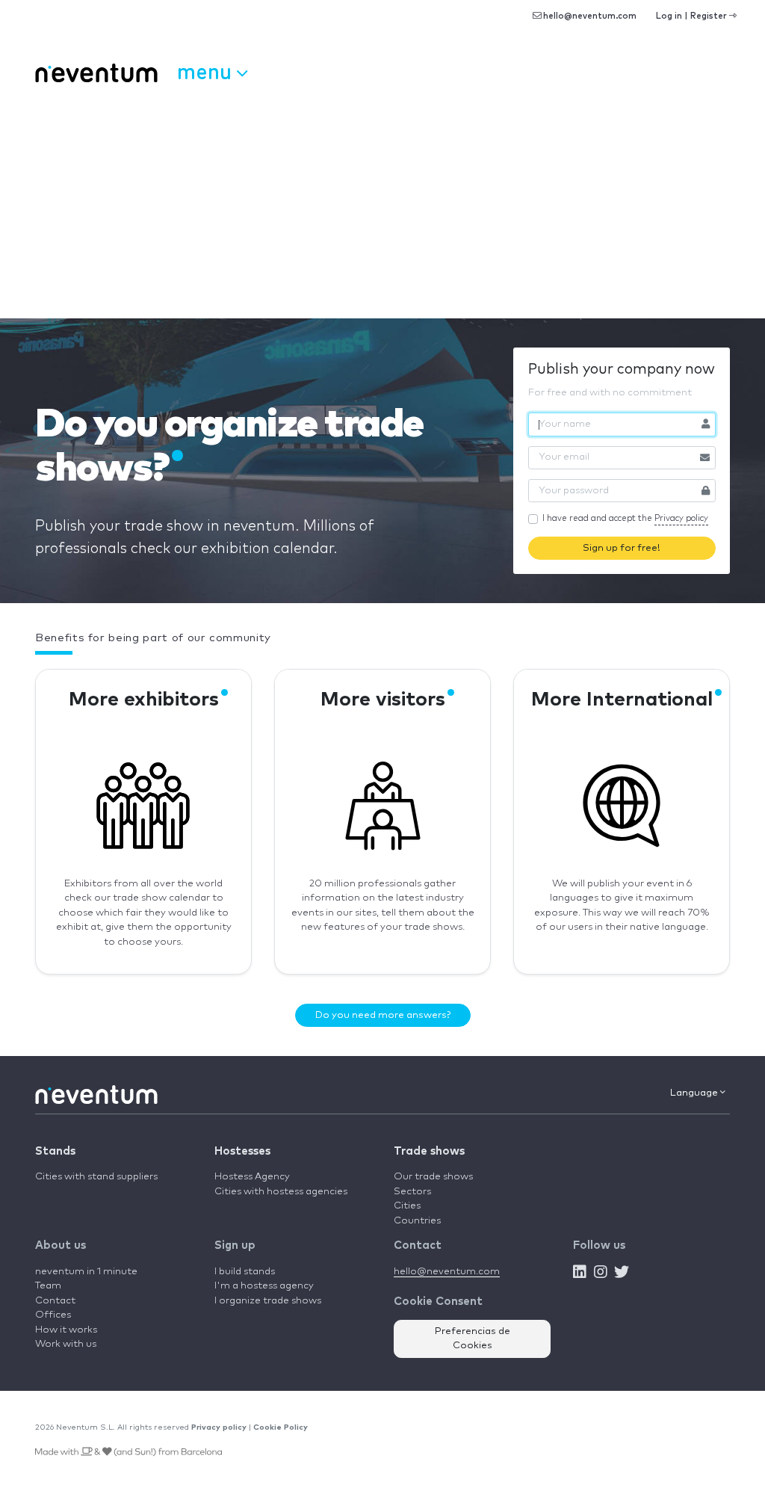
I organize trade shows (267, 1301)
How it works (66, 1330)
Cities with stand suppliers (96, 1177)
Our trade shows (433, 1177)
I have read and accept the (625, 518)
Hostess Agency (252, 1177)
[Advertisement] (382, 206)
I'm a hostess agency (264, 1286)
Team (48, 1286)
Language (695, 1093)
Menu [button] (207, 70)
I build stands (244, 1271)
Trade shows (429, 1151)
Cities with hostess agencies (280, 1192)
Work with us (65, 1344)
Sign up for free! (621, 548)
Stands (55, 1151)
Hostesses (242, 1151)
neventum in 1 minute (86, 1271)
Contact (55, 1301)
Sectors (412, 1192)
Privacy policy (681, 518)
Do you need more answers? (382, 1015)
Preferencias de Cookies (472, 1339)
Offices (53, 1315)
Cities (407, 1206)
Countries (417, 1221)
